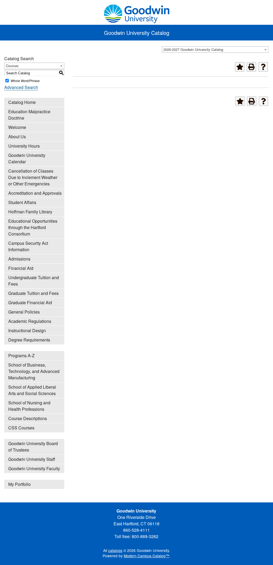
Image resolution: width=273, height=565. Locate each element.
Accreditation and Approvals (35, 193)
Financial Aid (20, 268)
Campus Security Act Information (28, 246)
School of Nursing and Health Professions (29, 406)
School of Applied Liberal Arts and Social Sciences (32, 390)
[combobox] (215, 49)
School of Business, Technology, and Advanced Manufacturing (33, 371)
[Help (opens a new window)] (263, 67)
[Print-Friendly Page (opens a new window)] (251, 67)
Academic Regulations (29, 321)
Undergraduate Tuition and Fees (33, 280)
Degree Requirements (29, 340)
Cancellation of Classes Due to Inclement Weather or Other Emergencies (32, 177)
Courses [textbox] (12, 65)
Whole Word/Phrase (25, 80)
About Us (17, 136)
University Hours (24, 146)
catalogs (115, 550)
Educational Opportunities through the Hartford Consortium (32, 227)
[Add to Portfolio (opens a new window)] (239, 67)
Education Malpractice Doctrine (29, 114)
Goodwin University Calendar (26, 158)
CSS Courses (21, 428)
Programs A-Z (21, 355)
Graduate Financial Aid (30, 302)
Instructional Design (27, 330)
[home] (136, 13)
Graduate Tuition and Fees (33, 293)
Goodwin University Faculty (34, 468)
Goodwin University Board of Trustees (33, 446)
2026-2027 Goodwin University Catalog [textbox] (193, 49)
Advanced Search (21, 87)
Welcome (17, 127)
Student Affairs (22, 202)
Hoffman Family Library (30, 212)
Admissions (19, 259)
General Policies (24, 312)
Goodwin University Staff (31, 459)
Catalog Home (22, 102)
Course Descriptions (27, 418)
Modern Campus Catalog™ (146, 555)
